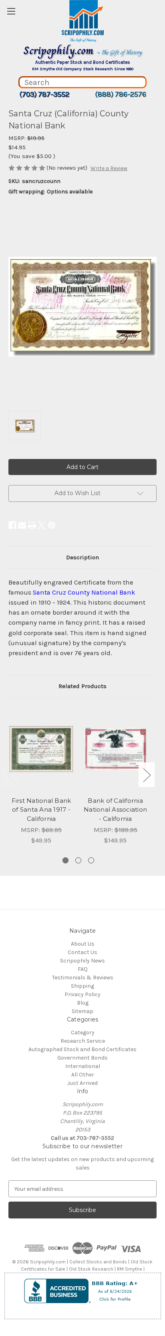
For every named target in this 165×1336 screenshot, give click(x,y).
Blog (83, 1002)
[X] (42, 525)
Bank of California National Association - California (115, 809)
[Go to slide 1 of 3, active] (65, 860)
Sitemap (82, 1011)
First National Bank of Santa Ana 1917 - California (41, 809)
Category (83, 1032)
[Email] (22, 525)
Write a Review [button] (109, 168)
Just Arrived (82, 1083)
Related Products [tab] (82, 686)
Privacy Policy (82, 994)
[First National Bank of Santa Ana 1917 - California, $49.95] (41, 749)
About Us (83, 943)
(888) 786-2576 (120, 94)
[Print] (32, 525)
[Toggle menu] (11, 11)
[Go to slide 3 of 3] (91, 860)
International (82, 1066)
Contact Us (82, 952)
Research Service (82, 1041)
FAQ (83, 969)
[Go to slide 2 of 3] (78, 860)
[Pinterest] (52, 525)
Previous (10, 774)
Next (147, 774)
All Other (82, 1074)
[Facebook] (12, 525)
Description (82, 557)
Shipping (82, 986)
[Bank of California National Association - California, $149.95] (115, 749)
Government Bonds (82, 1057)
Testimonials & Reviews (82, 977)
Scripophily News (82, 960)
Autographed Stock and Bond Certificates (82, 1049)
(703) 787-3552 (44, 94)
